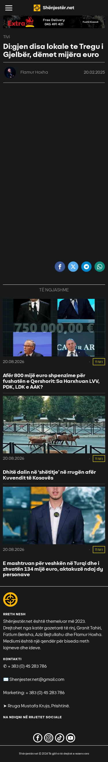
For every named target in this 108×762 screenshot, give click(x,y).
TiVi (6, 37)
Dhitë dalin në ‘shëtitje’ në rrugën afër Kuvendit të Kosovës (49, 475)
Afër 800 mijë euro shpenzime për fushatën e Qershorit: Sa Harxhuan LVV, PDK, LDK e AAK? (51, 381)
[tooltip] (60, 266)
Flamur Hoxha (34, 72)
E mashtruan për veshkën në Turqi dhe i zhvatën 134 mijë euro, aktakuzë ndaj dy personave (53, 569)
